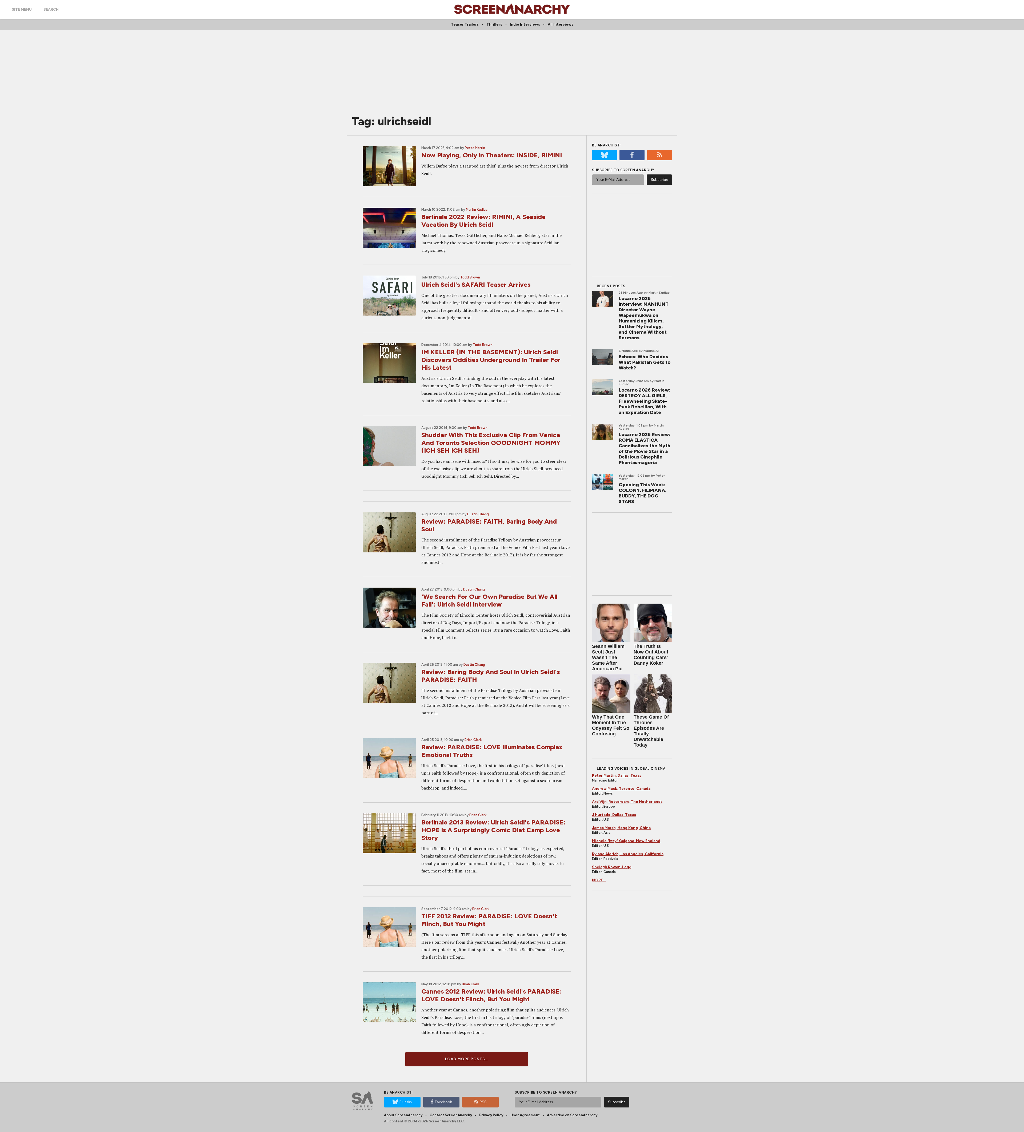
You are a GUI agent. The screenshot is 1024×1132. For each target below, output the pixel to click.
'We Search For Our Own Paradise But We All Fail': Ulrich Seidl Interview (489, 600)
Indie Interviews (525, 24)
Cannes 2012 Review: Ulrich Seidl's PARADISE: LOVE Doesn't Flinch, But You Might (491, 995)
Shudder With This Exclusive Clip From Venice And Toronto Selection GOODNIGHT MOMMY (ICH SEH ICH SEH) (491, 442)
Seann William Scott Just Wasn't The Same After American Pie (608, 657)
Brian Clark (473, 740)
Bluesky (405, 1102)
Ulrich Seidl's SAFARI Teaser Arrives (475, 284)
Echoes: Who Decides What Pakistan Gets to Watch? (644, 362)
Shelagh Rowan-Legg (611, 867)
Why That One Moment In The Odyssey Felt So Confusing (610, 725)
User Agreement (525, 1115)
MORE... (599, 880)
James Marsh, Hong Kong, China (621, 828)
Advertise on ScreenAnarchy (572, 1115)
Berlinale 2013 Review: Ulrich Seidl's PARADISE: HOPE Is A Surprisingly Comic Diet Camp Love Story (493, 830)
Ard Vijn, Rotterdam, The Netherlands (627, 801)
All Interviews (560, 24)
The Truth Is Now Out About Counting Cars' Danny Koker (651, 655)
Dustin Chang (478, 514)
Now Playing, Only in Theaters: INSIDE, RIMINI (491, 155)
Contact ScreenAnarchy (451, 1115)
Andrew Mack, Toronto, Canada (621, 788)
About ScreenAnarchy (403, 1115)
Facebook (443, 1102)
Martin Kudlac (476, 210)
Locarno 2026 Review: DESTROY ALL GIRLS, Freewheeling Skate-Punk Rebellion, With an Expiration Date (644, 401)
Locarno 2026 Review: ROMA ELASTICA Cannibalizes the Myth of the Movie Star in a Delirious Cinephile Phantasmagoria (644, 448)
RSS (483, 1102)
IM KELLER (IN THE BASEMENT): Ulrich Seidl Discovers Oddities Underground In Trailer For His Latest (491, 359)
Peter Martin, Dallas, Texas (616, 775)
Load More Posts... (466, 1059)
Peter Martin (475, 148)
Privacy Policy (491, 1115)
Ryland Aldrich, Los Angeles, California (627, 854)
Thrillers (494, 24)
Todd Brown (470, 277)
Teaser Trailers (465, 24)
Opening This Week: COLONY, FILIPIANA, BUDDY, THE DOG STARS (642, 493)
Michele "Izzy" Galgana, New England (626, 841)
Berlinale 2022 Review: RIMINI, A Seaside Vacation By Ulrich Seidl (483, 220)
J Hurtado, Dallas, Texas (614, 814)
